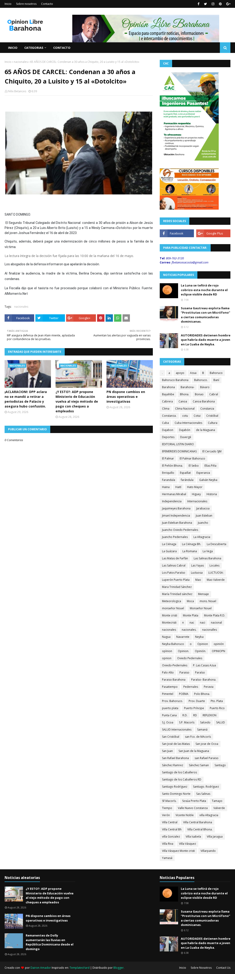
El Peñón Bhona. (172, 466)
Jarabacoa (203, 508)
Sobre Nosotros (201, 968)
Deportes (168, 437)
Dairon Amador (41, 968)
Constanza (207, 408)
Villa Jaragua (215, 836)
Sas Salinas (203, 794)
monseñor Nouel (173, 608)
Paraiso (184, 672)
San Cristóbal (170, 737)
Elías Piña (210, 466)
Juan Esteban (204, 515)
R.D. (184, 715)
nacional (216, 622)
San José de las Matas (176, 744)
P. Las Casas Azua (204, 665)
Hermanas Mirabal (174, 494)
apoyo (180, 373)
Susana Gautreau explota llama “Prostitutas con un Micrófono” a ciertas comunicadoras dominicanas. (205, 315)
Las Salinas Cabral (173, 565)
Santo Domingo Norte (176, 794)
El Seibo (194, 466)
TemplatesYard (80, 968)
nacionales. (189, 630)
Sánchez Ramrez (172, 765)
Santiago (220, 765)
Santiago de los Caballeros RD (181, 779)
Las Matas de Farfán (175, 558)
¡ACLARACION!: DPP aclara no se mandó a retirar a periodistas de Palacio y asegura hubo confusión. (26, 399)
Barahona (168, 387)
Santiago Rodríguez (174, 787)
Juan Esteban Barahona (177, 523)
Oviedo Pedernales (189, 658)
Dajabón (184, 430)
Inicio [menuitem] (12, 48)
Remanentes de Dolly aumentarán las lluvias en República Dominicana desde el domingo (49, 942)
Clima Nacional (185, 408)
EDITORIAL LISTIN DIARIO (178, 444)
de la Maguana (205, 430)
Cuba (165, 423)
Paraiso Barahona (173, 680)
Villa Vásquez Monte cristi (178, 851)
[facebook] (198, 4)
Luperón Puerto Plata (176, 580)
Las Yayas (197, 565)
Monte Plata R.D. (214, 615)
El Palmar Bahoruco (192, 458)
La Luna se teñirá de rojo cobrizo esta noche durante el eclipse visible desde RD (204, 289)
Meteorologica (171, 601)
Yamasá (167, 858)
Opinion (202, 644)
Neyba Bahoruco (173, 644)
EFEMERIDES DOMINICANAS (179, 451)
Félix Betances (17, 91)
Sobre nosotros (26, 4)
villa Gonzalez (171, 836)
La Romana (189, 551)
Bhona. (184, 394)
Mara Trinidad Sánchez (177, 587)
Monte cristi (169, 615)
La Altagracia (201, 537)
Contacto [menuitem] (61, 48)
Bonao (199, 394)
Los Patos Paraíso (173, 573)
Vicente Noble (185, 815)
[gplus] (227, 4)
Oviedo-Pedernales (174, 665)
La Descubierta (216, 544)
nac (192, 622)
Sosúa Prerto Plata (194, 801)
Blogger (118, 968)
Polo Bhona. (202, 694)
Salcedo (205, 722)
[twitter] (205, 4)
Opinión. (200, 651)
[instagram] (212, 4)
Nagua (166, 637)
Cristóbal (212, 416)
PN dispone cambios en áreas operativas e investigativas (125, 397)
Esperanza (203, 473)
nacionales (21, 62)
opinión (219, 644)
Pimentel (167, 694)
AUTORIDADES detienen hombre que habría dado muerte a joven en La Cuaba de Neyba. (205, 339)
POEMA (183, 694)
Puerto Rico (217, 708)
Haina (166, 487)
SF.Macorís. (169, 801)
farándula (187, 480)
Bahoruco (216, 373)
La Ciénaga (169, 544)
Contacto (47, 4)
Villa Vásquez (187, 844)
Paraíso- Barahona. (203, 680)
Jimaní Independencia (176, 515)
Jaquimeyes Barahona (176, 508)
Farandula (168, 480)
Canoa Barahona (204, 401)
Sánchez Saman (199, 765)
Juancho (203, 523)
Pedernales (190, 687)
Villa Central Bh (172, 829)
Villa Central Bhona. (200, 829)
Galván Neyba (208, 480)
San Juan (167, 751)
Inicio (8, 4)
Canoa (183, 401)
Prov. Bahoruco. (172, 701)
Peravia (208, 687)
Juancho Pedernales (175, 537)
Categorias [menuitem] (33, 48)
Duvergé (185, 437)
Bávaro (205, 387)
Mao (198, 580)
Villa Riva (167, 844)
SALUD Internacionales (176, 729)
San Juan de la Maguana (194, 751)
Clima (165, 408)
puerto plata (170, 708)
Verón (166, 815)
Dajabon (167, 430)
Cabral (213, 394)
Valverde (219, 808)
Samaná (202, 729)
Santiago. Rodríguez (206, 787)
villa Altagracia (208, 815)
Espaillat (185, 473)
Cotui (197, 416)
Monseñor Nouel (201, 608)
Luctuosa (197, 573)
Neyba (199, 637)
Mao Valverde (216, 580)
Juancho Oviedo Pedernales (180, 530)
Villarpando (208, 851)
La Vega (208, 551)
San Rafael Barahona (175, 758)
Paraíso (200, 672)
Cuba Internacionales (188, 423)
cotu (185, 416)
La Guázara (169, 551)
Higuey (196, 494)
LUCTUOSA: (216, 573)
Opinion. (183, 651)
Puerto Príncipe (194, 708)
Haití (178, 487)
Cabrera (167, 401)
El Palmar (168, 458)
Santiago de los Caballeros (179, 772)
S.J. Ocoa (167, 722)
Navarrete (182, 637)
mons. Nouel (208, 601)
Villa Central (169, 822)
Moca (190, 601)
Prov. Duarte (197, 701)
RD (195, 715)
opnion (166, 658)
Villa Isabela (193, 836)
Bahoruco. (201, 380)
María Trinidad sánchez (177, 594)
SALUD (220, 722)
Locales (214, 565)
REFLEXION (209, 715)
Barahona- (187, 387)
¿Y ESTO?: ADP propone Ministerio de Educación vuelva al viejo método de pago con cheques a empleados (77, 401)
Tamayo (217, 801)
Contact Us (223, 968)
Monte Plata (190, 615)
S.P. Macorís (186, 722)
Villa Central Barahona (197, 822)
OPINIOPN (218, 651)
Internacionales (197, 501)
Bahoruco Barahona (175, 380)
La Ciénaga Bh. (191, 544)
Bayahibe (168, 394)
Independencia (172, 501)
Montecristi (169, 622)
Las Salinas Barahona (207, 558)
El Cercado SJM (211, 451)
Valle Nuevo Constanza (193, 808)
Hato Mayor (194, 487)
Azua (193, 373)
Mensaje (203, 594)
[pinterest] (220, 4)
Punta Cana (169, 715)
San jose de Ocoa (207, 744)
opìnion (167, 651)
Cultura (212, 423)
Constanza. (169, 416)
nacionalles (209, 630)
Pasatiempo (170, 687)
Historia (212, 494)
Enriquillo (168, 473)
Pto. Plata (217, 701)
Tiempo (167, 808)
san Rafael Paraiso (206, 758)
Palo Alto (168, 672)
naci (202, 622)
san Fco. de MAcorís (198, 737)
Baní (216, 380)
